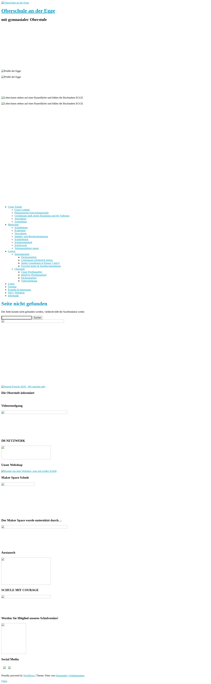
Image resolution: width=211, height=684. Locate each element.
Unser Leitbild (22, 209)
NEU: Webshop (16, 292)
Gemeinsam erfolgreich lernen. (37, 260)
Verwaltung (21, 233)
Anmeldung (21, 221)
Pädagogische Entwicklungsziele (32, 212)
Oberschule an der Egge (28, 11)
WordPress (28, 675)
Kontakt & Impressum (19, 289)
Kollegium (20, 230)
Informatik (13, 295)
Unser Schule (15, 206)
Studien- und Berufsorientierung (31, 236)
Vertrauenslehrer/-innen (27, 248)
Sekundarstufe (22, 254)
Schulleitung (21, 227)
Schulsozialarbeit (23, 242)
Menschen (13, 224)
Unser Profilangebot (31, 272)
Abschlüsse (20, 218)
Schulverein (21, 245)
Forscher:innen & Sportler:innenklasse (41, 266)
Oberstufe (20, 269)
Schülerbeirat (21, 239)
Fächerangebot (28, 257)
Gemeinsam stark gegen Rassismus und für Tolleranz (42, 215)
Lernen (11, 251)
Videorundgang (29, 280)
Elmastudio (61, 675)
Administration (76, 675)
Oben (4, 681)
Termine (12, 286)
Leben (11, 283)
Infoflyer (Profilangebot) (33, 275)
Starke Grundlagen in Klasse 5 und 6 (40, 263)
